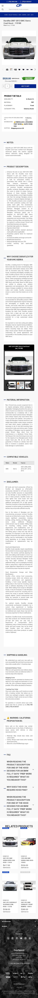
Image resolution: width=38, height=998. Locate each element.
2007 (22, 467)
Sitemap (19, 987)
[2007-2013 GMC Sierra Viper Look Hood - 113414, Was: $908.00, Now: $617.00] (10, 842)
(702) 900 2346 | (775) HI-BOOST (20, 963)
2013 (22, 470)
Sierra (15, 469)
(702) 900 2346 (12, 1)
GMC (7, 469)
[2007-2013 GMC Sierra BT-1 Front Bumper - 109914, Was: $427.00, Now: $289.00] (28, 886)
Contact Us (31, 993)
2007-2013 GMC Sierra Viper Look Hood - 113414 (9, 860)
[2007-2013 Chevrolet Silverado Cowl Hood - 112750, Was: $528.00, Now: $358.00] (10, 886)
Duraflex (7, 21)
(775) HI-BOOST (27, 1)
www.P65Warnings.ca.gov (20, 743)
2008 (25, 467)
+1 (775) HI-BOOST (11, 993)
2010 (22, 469)
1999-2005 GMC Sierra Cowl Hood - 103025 (27, 860)
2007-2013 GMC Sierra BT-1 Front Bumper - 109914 (27, 904)
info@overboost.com (8, 991)
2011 (25, 469)
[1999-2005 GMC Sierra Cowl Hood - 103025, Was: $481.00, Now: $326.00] (28, 842)
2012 (29, 469)
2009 (29, 467)
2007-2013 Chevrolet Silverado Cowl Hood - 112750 (10, 904)
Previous (3, 69)
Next (35, 69)
